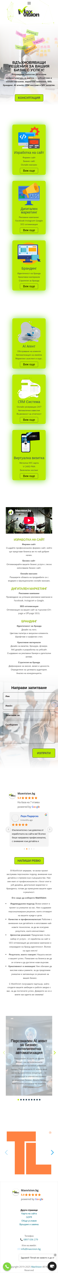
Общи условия (29, 1220)
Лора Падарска (29, 816)
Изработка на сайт (29, 539)
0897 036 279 (30, 1239)
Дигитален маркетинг (29, 588)
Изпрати (44, 753)
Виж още (29, 170)
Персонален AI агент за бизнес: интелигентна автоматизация (29, 1046)
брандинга (11, 888)
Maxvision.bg (26, 793)
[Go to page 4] (33, 848)
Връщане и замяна (29, 1224)
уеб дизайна (17, 884)
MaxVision (36, 1266)
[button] (54, 1052)
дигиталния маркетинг (35, 884)
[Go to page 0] (24, 848)
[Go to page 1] (26, 849)
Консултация (29, 98)
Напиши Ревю (29, 861)
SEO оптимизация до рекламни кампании (29, 942)
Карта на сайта (29, 1213)
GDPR (29, 1217)
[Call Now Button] (7, 1266)
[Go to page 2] (29, 849)
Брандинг (29, 621)
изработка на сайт (39, 938)
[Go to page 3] (31, 849)
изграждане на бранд (19, 946)
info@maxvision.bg (31, 1248)
